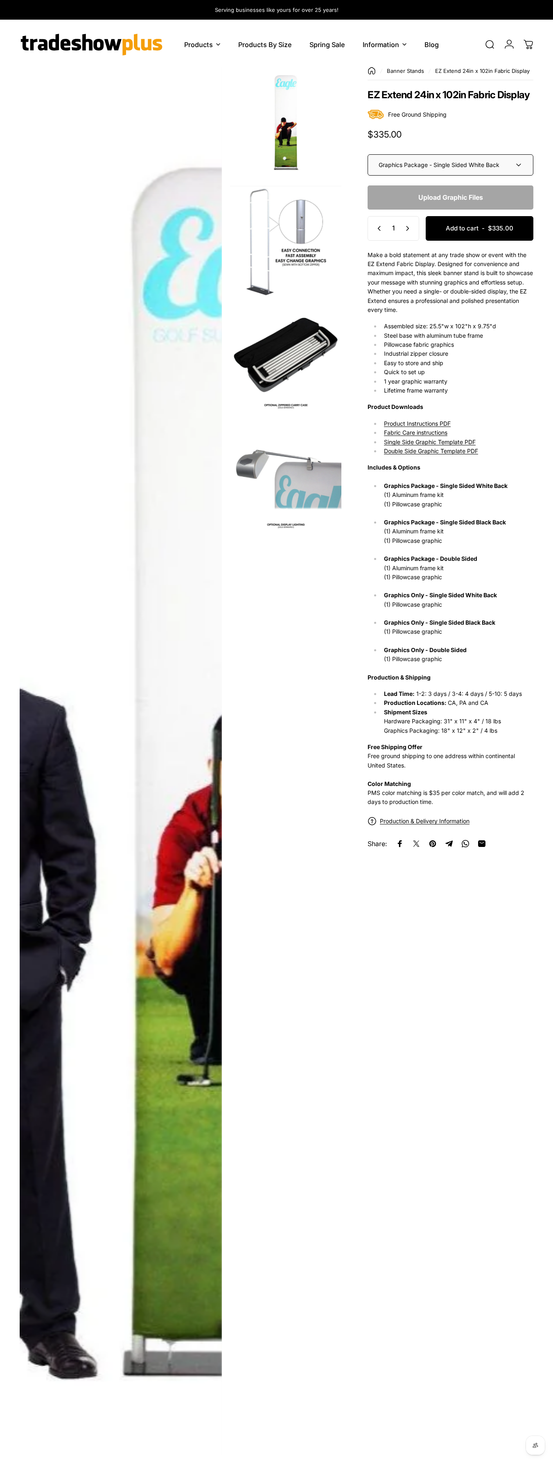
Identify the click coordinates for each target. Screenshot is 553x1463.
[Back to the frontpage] (372, 71)
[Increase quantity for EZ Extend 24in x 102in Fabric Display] (409, 228)
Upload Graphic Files (450, 197)
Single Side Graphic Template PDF (430, 441)
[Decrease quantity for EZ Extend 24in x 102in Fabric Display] (377, 228)
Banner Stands (405, 71)
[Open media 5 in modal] (285, 480)
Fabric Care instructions (415, 432)
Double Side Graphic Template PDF (431, 450)
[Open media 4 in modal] (285, 361)
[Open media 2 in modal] (285, 122)
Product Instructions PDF (417, 423)
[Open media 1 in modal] (121, 761)
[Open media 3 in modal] (285, 242)
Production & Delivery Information (424, 820)
